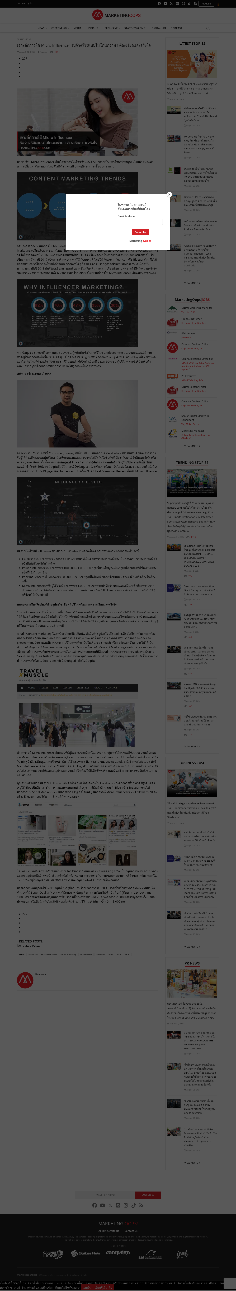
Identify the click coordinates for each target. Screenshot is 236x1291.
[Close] (169, 194)
